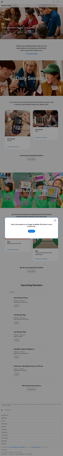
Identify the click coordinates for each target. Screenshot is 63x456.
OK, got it (31, 231)
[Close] (55, 220)
